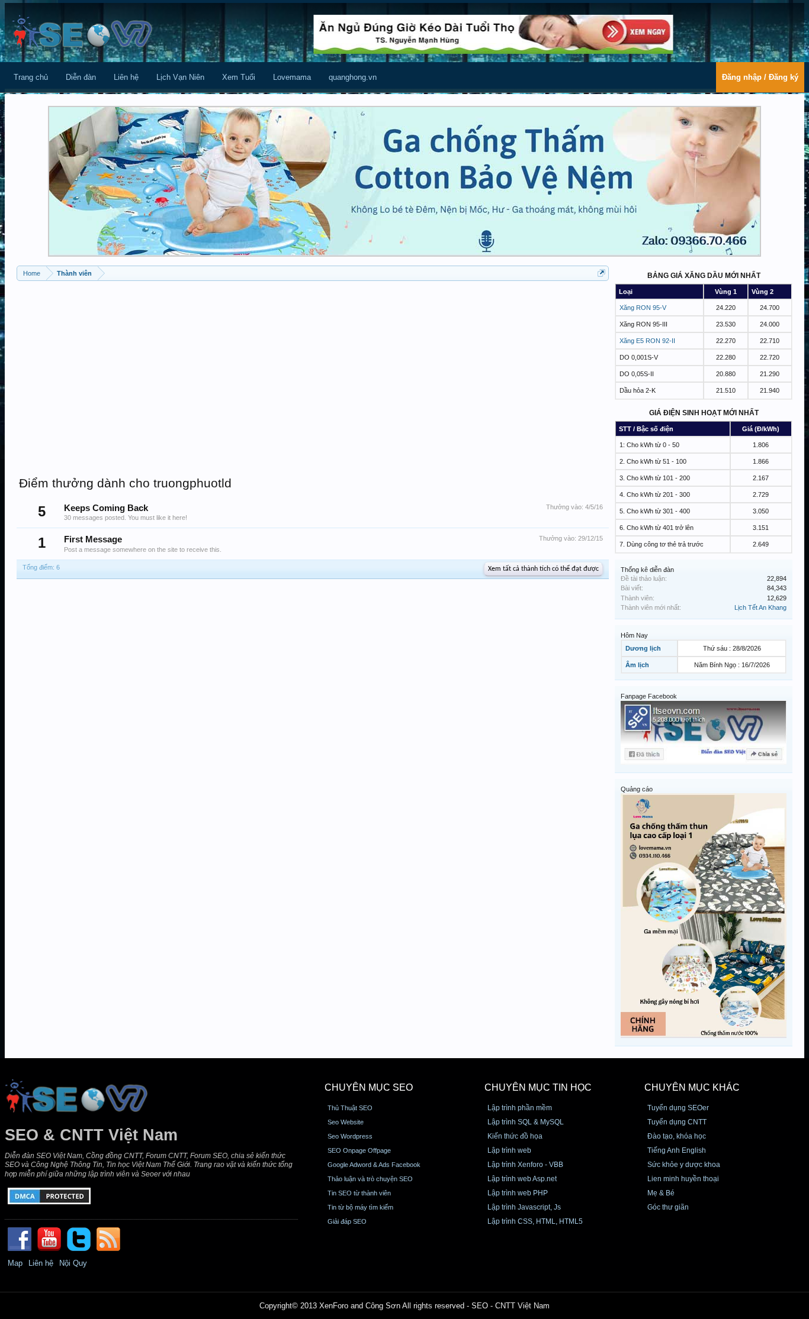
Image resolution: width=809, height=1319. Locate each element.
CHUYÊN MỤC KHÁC (692, 1087)
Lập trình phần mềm (519, 1108)
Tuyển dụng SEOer (678, 1108)
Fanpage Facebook (649, 696)
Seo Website (346, 1122)
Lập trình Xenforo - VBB (525, 1164)
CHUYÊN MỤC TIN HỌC (538, 1087)
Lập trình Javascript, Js (524, 1207)
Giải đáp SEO (347, 1221)
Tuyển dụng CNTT (677, 1122)
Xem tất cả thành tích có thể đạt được (543, 569)
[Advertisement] (313, 372)
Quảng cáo (637, 789)
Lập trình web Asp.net (522, 1179)
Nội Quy (73, 1263)
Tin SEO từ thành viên (359, 1193)
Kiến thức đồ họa (514, 1136)
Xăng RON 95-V (642, 307)
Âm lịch (637, 664)
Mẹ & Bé (661, 1193)
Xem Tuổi (238, 77)
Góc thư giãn (668, 1207)
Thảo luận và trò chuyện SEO (370, 1178)
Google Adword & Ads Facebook (374, 1164)
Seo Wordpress (350, 1136)
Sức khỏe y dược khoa (683, 1164)
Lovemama (292, 77)
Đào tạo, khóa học (676, 1136)
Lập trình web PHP (517, 1193)
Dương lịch (643, 648)
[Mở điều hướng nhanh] (601, 273)
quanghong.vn (353, 77)
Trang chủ (31, 77)
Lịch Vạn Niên (180, 77)
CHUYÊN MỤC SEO (369, 1087)
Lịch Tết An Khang (760, 607)
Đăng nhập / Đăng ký (760, 77)
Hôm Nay (634, 635)
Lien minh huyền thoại (683, 1179)
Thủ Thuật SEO (350, 1107)
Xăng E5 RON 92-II (647, 340)
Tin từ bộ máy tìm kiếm (360, 1207)
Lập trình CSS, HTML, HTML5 (535, 1221)
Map (15, 1263)
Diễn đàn (81, 77)
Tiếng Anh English (676, 1150)
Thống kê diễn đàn (647, 569)
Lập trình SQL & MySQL (525, 1122)
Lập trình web (509, 1150)
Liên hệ (126, 77)
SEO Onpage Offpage (359, 1150)
